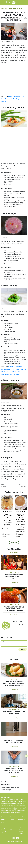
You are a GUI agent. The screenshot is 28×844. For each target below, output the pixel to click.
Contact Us (21, 819)
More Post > (14, 553)
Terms (3, 819)
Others (21, 833)
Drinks (20, 828)
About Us (22, 817)
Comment (23, 649)
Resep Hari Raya (6, 790)
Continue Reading (14, 582)
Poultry (3, 828)
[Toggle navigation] (2, 2)
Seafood (3, 826)
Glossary (4, 817)
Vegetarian (13, 826)
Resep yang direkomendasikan (10, 787)
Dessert (12, 828)
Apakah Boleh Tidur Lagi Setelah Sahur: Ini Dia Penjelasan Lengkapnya (13, 98)
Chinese (12, 830)
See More (14, 542)
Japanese (12, 832)
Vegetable (3, 832)
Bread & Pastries (21, 830)
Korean (21, 826)
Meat (2, 830)
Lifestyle (4, 8)
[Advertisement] (14, 79)
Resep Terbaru (5, 782)
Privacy (12, 819)
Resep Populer (5, 784)
